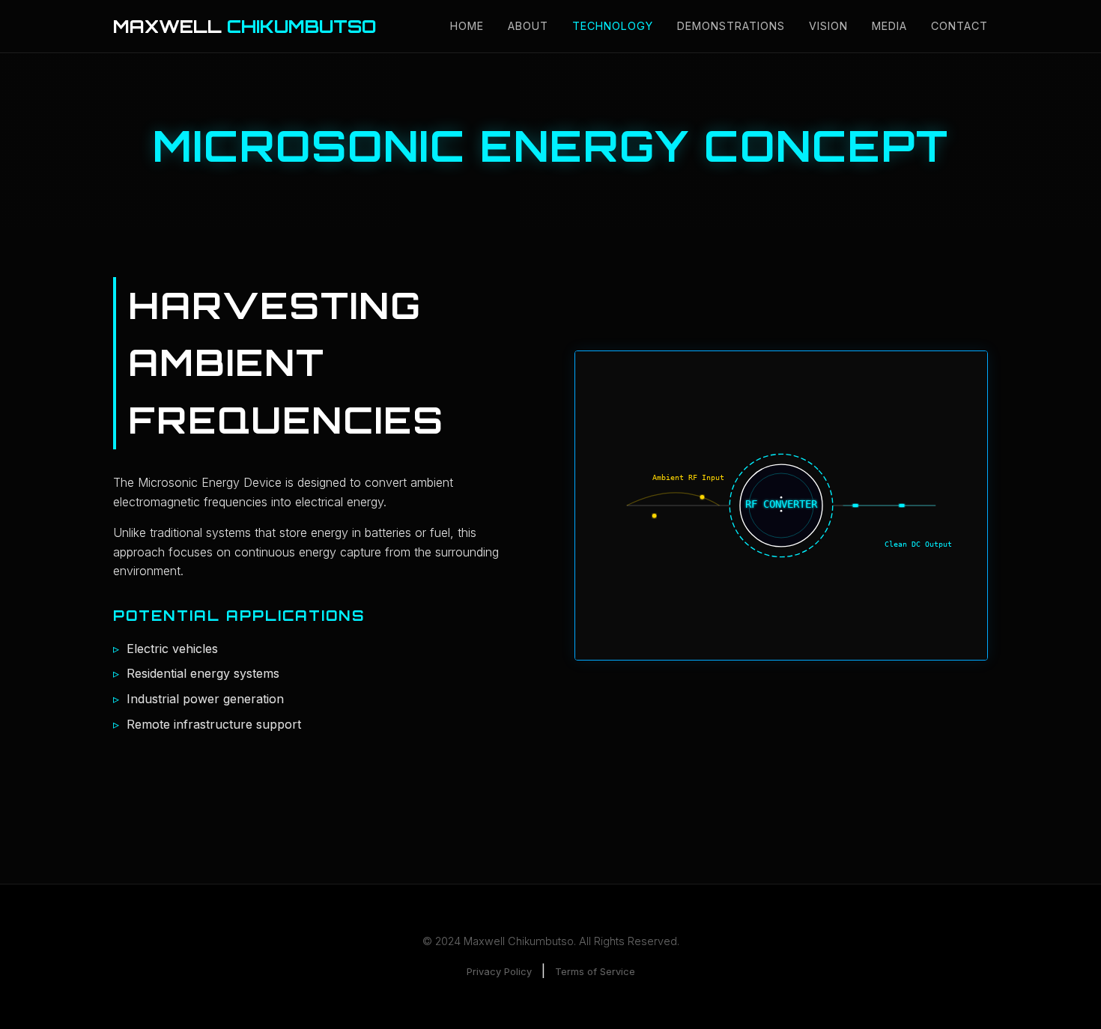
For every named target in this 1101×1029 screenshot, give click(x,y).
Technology (612, 25)
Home (467, 25)
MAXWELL (244, 26)
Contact (959, 25)
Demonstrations (731, 25)
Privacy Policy (499, 971)
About (528, 25)
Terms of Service (595, 971)
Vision (828, 25)
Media (889, 25)
